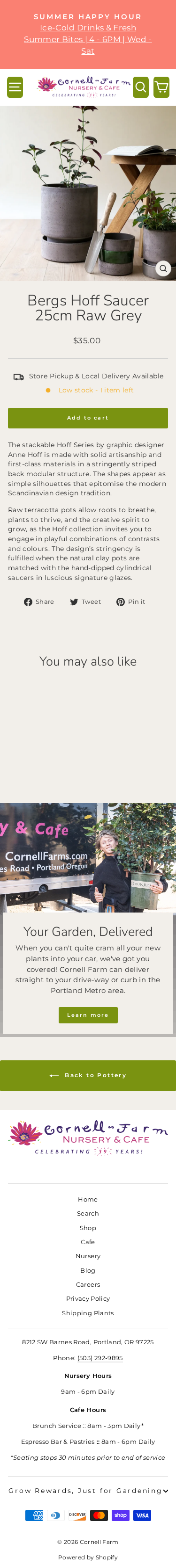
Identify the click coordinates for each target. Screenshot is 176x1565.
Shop (88, 1228)
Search (88, 1213)
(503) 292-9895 (100, 1358)
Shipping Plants (88, 1313)
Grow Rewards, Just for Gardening (85, 1490)
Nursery (88, 1256)
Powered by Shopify (88, 1557)
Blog (87, 1270)
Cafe (88, 1242)
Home (88, 1199)
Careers (88, 1284)
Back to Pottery (94, 1075)
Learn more (88, 1015)
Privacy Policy (88, 1298)
